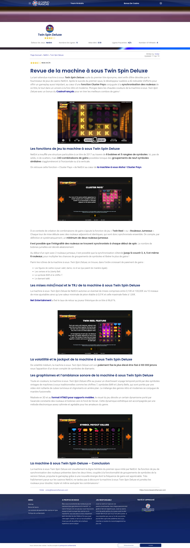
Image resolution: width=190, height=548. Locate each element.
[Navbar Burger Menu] (29, 3)
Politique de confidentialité (36, 513)
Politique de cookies (128, 545)
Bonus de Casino (33, 507)
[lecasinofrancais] (41, 3)
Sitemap (30, 504)
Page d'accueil (36, 55)
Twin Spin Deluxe (56, 55)
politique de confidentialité (68, 545)
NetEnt (46, 55)
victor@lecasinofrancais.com (56, 490)
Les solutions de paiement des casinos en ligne (43, 510)
